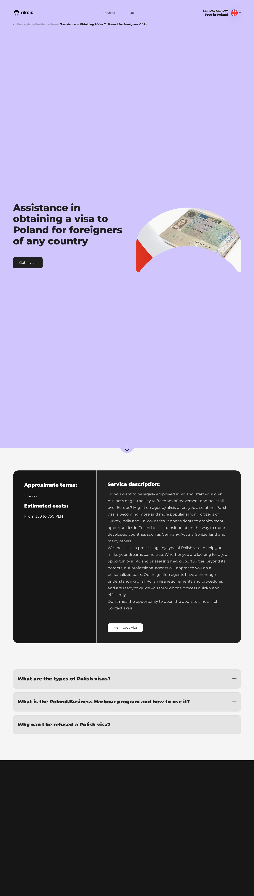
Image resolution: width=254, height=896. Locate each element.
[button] (127, 679)
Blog (131, 13)
